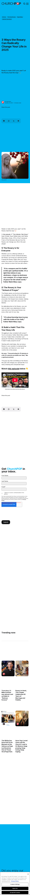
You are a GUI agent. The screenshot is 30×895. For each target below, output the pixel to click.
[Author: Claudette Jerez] (4, 724)
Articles (4, 17)
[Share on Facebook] (4, 120)
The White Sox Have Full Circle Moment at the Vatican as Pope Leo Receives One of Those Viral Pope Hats (7, 746)
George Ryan (8, 101)
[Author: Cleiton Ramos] (18, 674)
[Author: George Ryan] (3, 102)
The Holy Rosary (11, 17)
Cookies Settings (15, 884)
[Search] (24, 3)
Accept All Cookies (15, 892)
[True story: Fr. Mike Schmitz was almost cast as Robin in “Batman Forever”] (8, 668)
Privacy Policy (15, 881)
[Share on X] (13, 120)
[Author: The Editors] (4, 674)
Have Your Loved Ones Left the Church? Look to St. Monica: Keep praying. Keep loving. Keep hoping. (21, 746)
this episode (6, 234)
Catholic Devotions (7, 19)
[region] (15, 883)
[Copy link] (18, 120)
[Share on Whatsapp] (8, 120)
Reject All (15, 888)
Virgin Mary (20, 17)
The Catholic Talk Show (20, 234)
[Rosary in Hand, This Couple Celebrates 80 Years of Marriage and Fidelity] (21, 668)
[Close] (28, 874)
